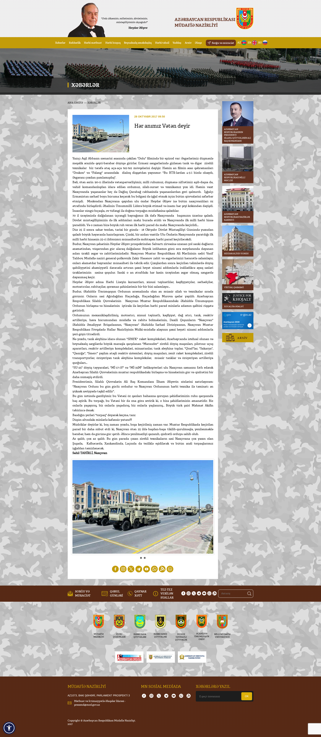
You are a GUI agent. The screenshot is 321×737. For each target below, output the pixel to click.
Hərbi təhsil (162, 42)
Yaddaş (177, 42)
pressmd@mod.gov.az (87, 704)
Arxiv (188, 42)
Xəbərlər (60, 42)
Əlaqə (198, 42)
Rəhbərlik (75, 42)
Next (208, 507)
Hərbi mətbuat (93, 42)
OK (247, 696)
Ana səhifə (75, 102)
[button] (9, 728)
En (249, 42)
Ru (260, 42)
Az (239, 42)
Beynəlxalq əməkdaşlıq (138, 42)
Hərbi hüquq (113, 42)
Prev (77, 507)
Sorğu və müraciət (223, 43)
